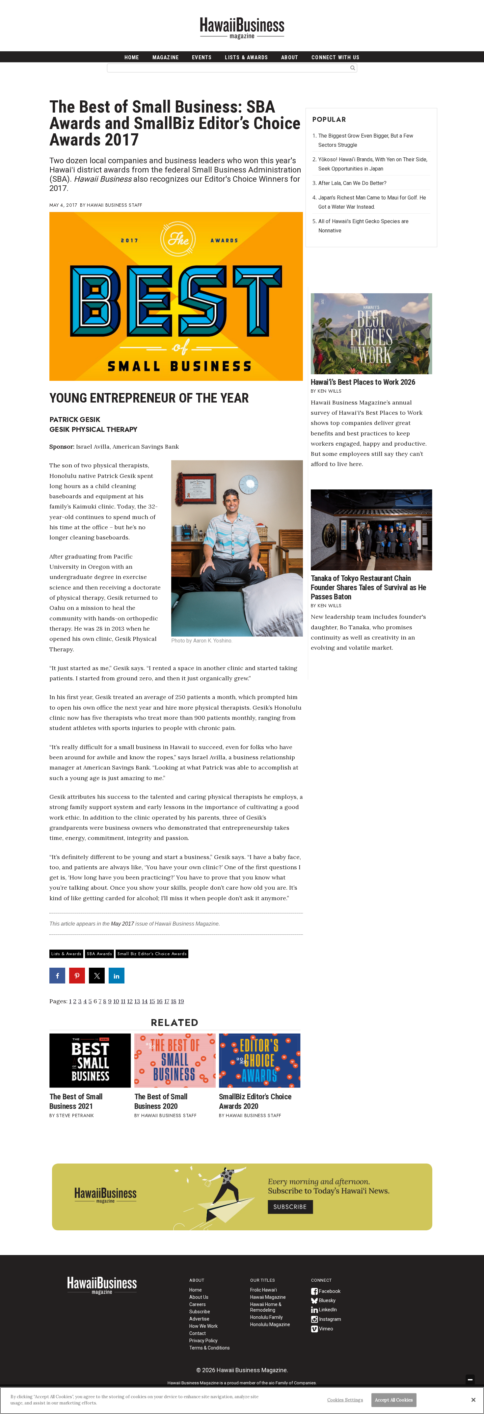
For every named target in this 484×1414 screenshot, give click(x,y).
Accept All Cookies (394, 1400)
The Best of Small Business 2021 (76, 1101)
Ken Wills (330, 391)
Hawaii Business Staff (115, 205)
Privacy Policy (203, 1340)
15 (152, 1001)
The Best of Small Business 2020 (161, 1101)
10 (116, 1001)
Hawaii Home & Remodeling (266, 1307)
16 (160, 1001)
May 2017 (122, 924)
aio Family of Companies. (293, 1382)
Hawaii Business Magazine (242, 28)
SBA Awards (99, 954)
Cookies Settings (345, 1400)
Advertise (199, 1319)
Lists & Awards (246, 57)
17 (166, 1001)
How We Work (203, 1326)
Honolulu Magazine (270, 1324)
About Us (198, 1297)
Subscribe (199, 1311)
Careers (197, 1304)
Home (102, 1290)
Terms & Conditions (209, 1347)
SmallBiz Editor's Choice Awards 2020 (255, 1101)
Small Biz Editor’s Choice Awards (152, 954)
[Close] (473, 1400)
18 (173, 1001)
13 (137, 1001)
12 (130, 1001)
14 (145, 1001)
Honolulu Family (266, 1317)
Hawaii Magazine (268, 1297)
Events (202, 57)
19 (181, 1001)
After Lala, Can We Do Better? (352, 183)
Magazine (165, 57)
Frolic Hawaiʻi (263, 1290)
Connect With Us (335, 57)
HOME (131, 57)
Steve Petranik (75, 1115)
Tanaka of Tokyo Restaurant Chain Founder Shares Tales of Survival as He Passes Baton (368, 587)
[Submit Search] (352, 67)
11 (123, 1001)
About (289, 57)
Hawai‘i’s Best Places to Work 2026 (363, 382)
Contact (197, 1333)
